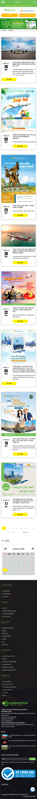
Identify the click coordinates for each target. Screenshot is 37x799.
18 (14, 567)
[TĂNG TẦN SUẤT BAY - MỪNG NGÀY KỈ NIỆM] (18, 179)
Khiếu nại (5, 659)
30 (5, 573)
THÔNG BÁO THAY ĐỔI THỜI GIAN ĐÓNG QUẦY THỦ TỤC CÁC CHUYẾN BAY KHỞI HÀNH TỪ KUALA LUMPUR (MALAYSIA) (24, 369)
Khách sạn (5, 633)
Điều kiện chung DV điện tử (9, 670)
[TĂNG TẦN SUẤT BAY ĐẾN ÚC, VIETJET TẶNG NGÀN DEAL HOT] (18, 288)
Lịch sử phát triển (7, 681)
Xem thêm (9, 79)
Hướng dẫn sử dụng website (9, 661)
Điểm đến (5, 608)
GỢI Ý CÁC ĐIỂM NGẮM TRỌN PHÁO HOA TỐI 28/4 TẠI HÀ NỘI (22, 740)
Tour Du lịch (5, 596)
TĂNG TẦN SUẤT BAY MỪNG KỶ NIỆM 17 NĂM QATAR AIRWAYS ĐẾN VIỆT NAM (24, 251)
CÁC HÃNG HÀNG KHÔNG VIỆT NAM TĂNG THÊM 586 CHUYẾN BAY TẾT (24, 64)
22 (32, 567)
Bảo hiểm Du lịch (7, 636)
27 (23, 570)
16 (5, 567)
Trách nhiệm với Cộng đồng (9, 687)
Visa (4, 641)
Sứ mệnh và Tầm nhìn (8, 684)
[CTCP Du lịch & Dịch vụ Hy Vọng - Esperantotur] (18, 2)
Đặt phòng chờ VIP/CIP (8, 628)
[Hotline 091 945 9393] (34, 2)
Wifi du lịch (5, 644)
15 (32, 564)
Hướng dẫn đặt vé (7, 664)
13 (23, 564)
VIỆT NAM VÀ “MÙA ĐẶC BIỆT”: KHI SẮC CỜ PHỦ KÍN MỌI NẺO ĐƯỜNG (22, 736)
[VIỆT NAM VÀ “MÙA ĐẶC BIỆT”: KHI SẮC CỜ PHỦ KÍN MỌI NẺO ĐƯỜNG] (4, 737)
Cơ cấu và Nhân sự (7, 689)
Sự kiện (4, 630)
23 (5, 570)
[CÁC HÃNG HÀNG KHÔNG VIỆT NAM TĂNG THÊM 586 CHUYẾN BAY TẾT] (18, 48)
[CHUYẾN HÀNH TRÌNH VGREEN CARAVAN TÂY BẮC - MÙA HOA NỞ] (4, 747)
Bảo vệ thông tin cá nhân (9, 656)
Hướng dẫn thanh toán (8, 667)
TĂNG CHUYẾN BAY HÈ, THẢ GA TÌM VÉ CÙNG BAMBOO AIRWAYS (24, 136)
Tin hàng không (6, 593)
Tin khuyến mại (6, 591)
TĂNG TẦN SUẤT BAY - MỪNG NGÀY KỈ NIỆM (23, 206)
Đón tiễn (5, 639)
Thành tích (5, 692)
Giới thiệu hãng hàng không (9, 611)
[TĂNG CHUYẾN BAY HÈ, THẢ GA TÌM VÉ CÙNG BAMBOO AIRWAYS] (18, 110)
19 (18, 567)
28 (27, 570)
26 (18, 570)
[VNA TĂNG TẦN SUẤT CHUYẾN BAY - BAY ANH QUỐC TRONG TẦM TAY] (18, 414)
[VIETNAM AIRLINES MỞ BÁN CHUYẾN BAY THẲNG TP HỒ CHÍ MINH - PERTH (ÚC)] (18, 480)
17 (9, 567)
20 (23, 567)
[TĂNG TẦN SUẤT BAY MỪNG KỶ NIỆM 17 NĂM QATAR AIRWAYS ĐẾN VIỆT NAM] (18, 236)
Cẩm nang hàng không (8, 613)
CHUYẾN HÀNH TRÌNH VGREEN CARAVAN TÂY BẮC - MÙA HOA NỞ (22, 746)
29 (32, 570)
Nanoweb (33, 796)
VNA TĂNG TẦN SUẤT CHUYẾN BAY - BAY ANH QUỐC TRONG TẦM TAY (24, 440)
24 (9, 570)
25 (14, 570)
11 (14, 564)
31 (9, 573)
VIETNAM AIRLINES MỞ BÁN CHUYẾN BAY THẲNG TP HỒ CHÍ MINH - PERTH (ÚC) (23, 501)
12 (18, 564)
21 (27, 567)
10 (13, 532)
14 (27, 564)
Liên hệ (4, 695)
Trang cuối (25, 532)
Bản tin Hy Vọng (6, 616)
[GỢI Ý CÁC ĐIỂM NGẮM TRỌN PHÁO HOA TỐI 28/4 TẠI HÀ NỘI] (4, 742)
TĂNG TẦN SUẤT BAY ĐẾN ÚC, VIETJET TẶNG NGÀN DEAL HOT (23, 309)
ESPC (2, 789)
